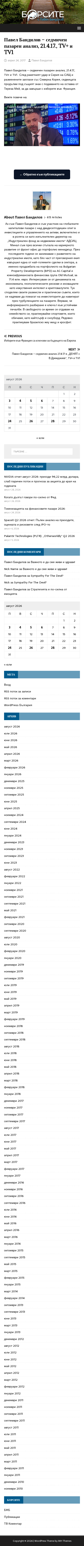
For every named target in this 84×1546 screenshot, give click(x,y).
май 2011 (10, 1448)
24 (9, 421)
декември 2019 (14, 964)
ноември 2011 (13, 1407)
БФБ (7, 1510)
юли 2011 (10, 1434)
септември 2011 (14, 1420)
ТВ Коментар (13, 1523)
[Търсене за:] (42, 451)
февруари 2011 (14, 1468)
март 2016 (11, 1237)
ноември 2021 (13, 890)
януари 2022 (12, 883)
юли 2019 (10, 985)
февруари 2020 (14, 951)
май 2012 (10, 1366)
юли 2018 (10, 1053)
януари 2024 (12, 835)
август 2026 (12, 726)
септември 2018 (14, 1039)
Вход (7, 684)
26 (31, 421)
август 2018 (11, 1046)
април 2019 (11, 1005)
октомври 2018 (14, 1032)
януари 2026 (12, 774)
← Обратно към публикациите (42, 174)
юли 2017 (10, 1135)
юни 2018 (10, 1060)
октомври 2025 (14, 794)
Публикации (12, 1517)
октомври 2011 (13, 1414)
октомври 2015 (13, 1250)
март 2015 (11, 1271)
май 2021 (10, 910)
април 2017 (11, 1155)
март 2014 (11, 1291)
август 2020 (12, 937)
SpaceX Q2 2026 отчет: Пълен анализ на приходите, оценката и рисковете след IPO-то (39, 522)
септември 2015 (14, 1257)
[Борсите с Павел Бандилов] (42, 21)
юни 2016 (10, 1216)
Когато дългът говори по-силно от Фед (30, 497)
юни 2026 (10, 740)
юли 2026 (10, 733)
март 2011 (10, 1461)
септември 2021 (14, 903)
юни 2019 (10, 992)
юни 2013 (10, 1318)
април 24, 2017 (17, 60)
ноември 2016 (13, 1189)
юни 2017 (10, 1141)
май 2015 (10, 1264)
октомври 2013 (13, 1305)
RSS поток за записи (17, 691)
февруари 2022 (14, 876)
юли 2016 (10, 1209)
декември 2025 (14, 781)
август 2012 (11, 1345)
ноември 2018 (13, 1026)
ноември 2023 (13, 849)
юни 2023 (10, 862)
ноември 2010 (13, 1488)
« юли (40, 438)
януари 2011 (12, 1475)
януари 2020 (12, 958)
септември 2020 (15, 930)
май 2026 (10, 747)
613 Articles (54, 217)
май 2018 (10, 1066)
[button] (78, 28)
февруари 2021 (14, 917)
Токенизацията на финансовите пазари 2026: (34, 508)
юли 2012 (10, 1352)
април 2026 (12, 754)
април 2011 (11, 1454)
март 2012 (11, 1379)
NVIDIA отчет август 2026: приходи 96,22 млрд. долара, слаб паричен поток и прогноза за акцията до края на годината (41, 481)
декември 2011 (13, 1400)
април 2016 (11, 1230)
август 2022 (12, 869)
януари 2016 (12, 1243)
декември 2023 (14, 842)
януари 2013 (12, 1332)
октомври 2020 (14, 924)
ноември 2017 (13, 1107)
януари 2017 (12, 1175)
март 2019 (11, 1012)
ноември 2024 (13, 815)
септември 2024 (15, 822)
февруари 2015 (14, 1277)
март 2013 (10, 1325)
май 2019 (10, 998)
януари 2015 (12, 1284)
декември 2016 (14, 1182)
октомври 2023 (14, 856)
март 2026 (11, 760)
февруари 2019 (14, 1019)
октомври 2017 (13, 1114)
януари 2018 (12, 1094)
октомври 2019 (14, 978)
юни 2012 (10, 1359)
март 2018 (11, 1080)
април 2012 (11, 1373)
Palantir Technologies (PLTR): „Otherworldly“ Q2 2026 (39, 536)
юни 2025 (10, 801)
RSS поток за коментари (20, 698)
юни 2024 (10, 828)
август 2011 (11, 1427)
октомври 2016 (14, 1196)
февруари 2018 (14, 1087)
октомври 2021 (13, 896)
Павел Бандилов (42, 60)
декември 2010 (14, 1482)
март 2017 (10, 1162)
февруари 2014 (14, 1298)
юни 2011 (10, 1441)
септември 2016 (14, 1203)
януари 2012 (12, 1393)
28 (53, 421)
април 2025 (12, 808)
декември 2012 (14, 1339)
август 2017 (11, 1128)
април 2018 (11, 1073)
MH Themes (64, 1541)
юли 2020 (10, 944)
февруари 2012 (14, 1386)
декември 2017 (14, 1101)
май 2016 (10, 1223)
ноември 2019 (13, 971)
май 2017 (10, 1148)
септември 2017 (14, 1121)
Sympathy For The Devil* (47, 575)
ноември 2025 (13, 788)
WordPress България (18, 705)
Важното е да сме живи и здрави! (53, 562)
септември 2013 (14, 1311)
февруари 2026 (14, 767)
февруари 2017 (14, 1169)
